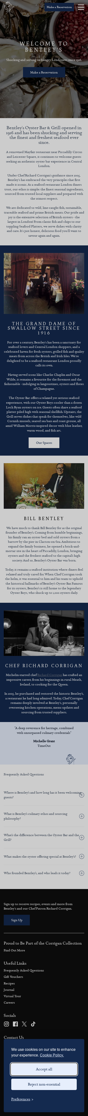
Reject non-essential (44, 1084)
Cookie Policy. (52, 1055)
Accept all (44, 1069)
